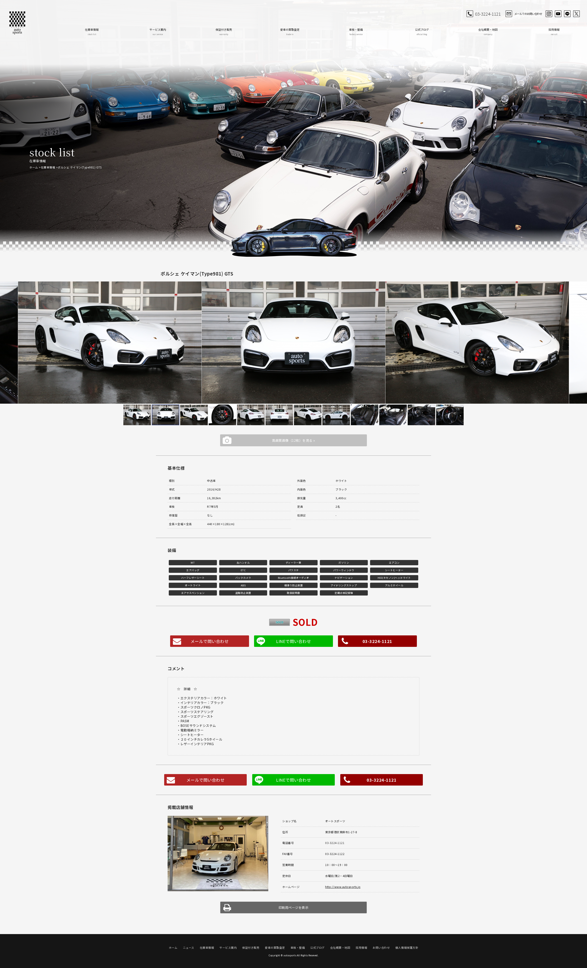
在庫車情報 (92, 32)
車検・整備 (356, 32)
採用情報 (553, 32)
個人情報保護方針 (406, 947)
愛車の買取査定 (289, 32)
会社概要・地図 (488, 32)
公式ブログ (422, 32)
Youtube (558, 13)
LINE (567, 13)
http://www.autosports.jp (342, 887)
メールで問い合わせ (210, 641)
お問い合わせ (381, 947)
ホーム (33, 167)
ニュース (188, 947)
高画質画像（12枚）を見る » (293, 440)
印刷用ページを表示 (294, 907)
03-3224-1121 (488, 14)
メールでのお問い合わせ (528, 14)
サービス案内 (158, 32)
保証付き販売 (224, 32)
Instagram (549, 13)
